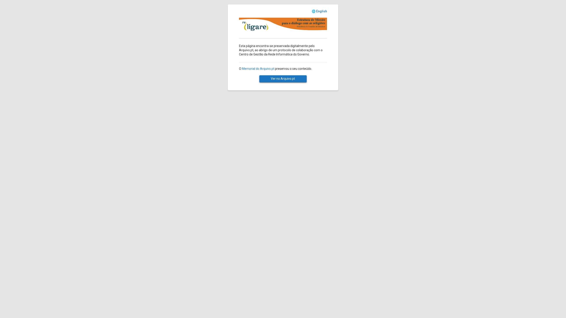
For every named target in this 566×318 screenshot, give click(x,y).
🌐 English (319, 11)
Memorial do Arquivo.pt (258, 68)
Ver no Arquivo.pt (283, 78)
